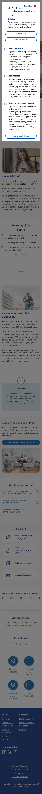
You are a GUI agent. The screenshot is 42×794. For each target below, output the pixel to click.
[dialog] (21, 71)
